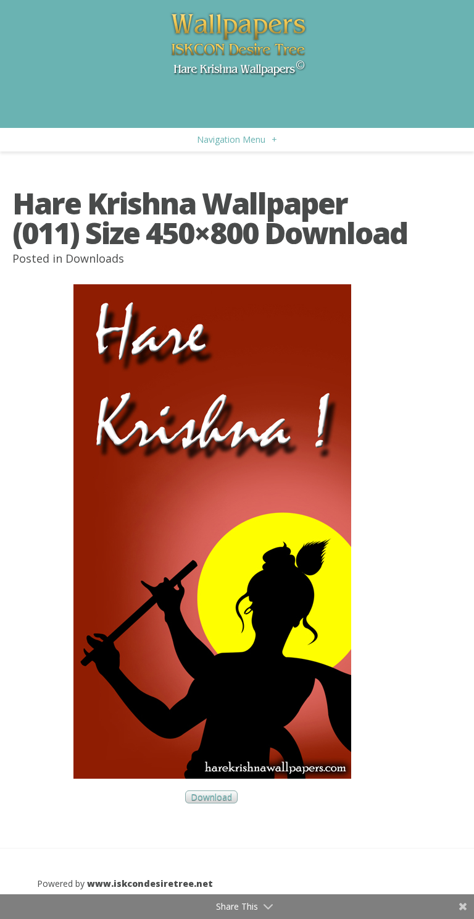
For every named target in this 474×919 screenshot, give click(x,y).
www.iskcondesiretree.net (150, 883)
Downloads (94, 258)
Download (211, 797)
